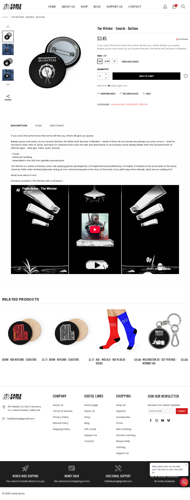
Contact (134, 6)
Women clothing (125, 435)
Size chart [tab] (57, 125)
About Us (68, 6)
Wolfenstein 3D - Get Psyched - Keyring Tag (125, 361)
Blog (97, 6)
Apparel (121, 411)
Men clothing (123, 429)
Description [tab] (19, 125)
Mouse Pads (123, 441)
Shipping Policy (61, 429)
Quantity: (103, 69)
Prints (119, 423)
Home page (91, 405)
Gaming (129, 104)
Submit (182, 411)
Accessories (117, 104)
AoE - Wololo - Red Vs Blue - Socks (76, 361)
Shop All (120, 405)
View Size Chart (130, 61)
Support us (114, 6)
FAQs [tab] (38, 125)
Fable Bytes (18, 493)
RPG (137, 104)
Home (52, 6)
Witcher (144, 104)
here (33, 175)
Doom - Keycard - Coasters (29, 359)
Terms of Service (62, 411)
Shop (84, 6)
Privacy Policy (61, 417)
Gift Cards (90, 429)
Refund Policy (60, 423)
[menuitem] (52, 6)
